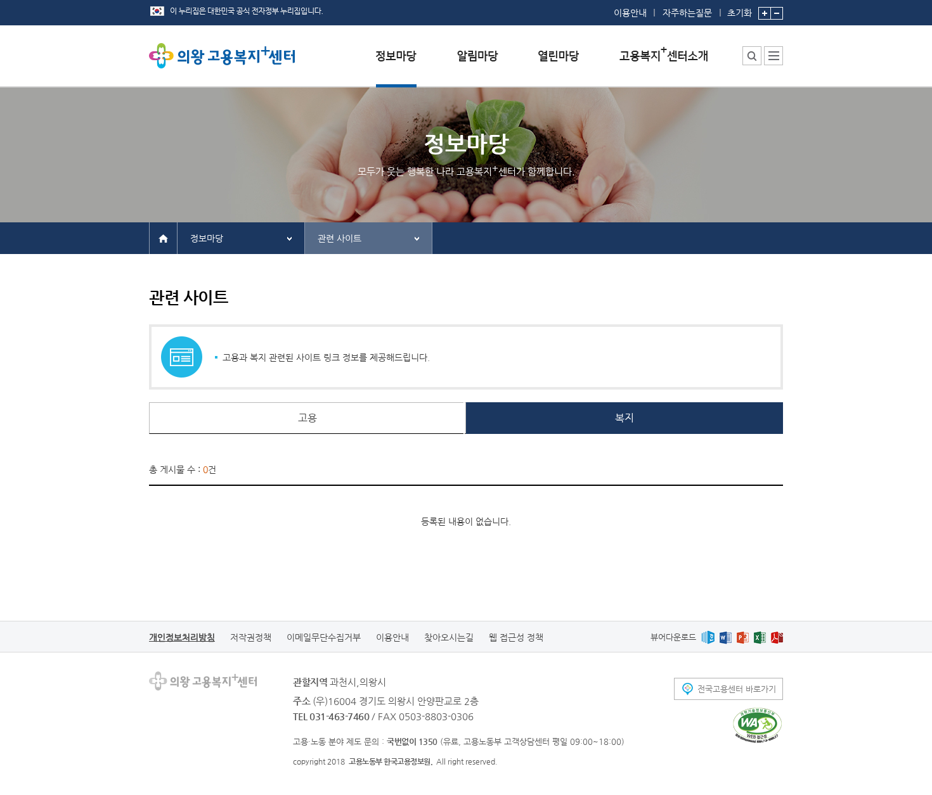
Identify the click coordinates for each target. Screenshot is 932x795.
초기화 (739, 12)
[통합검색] (751, 55)
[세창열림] (757, 725)
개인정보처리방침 (182, 637)
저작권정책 (250, 637)
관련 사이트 (339, 238)
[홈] (163, 237)
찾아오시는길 (449, 637)
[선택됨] (396, 65)
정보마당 (206, 238)
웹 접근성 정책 (516, 637)
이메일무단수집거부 (324, 637)
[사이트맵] (773, 55)
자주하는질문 (687, 13)
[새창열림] (708, 637)
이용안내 (630, 13)
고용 (307, 418)
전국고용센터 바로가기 (736, 689)
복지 (624, 418)
